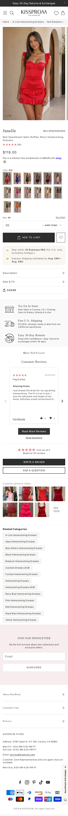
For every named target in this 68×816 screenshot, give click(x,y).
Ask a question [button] (34, 470)
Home (6, 21)
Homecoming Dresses (17, 580)
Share (11, 290)
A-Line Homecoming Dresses (28, 21)
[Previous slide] (6, 401)
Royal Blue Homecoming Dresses (23, 613)
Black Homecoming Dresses (20, 554)
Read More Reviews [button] (34, 431)
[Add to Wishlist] (60, 237)
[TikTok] (41, 782)
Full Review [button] (19, 419)
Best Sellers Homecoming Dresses (23, 548)
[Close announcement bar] (64, 2)
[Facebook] (20, 782)
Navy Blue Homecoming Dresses (22, 594)
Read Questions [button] (34, 437)
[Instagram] (27, 782)
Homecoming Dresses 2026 (20, 587)
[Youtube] (48, 782)
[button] (5, 13)
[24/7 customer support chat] (65, 800)
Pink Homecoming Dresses (19, 600)
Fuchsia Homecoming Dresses (21, 574)
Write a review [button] (34, 462)
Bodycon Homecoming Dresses (22, 561)
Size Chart (60, 217)
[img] (20, 375)
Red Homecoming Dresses (19, 607)
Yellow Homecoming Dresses (20, 620)
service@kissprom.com (22, 754)
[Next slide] (62, 401)
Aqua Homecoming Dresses (20, 541)
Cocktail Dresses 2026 (17, 567)
